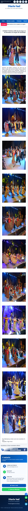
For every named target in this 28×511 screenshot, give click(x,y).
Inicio (3, 21)
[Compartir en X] (26, 500)
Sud (14, 6)
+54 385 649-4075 (11, 472)
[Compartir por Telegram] (26, 504)
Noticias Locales (11, 21)
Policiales (19, 21)
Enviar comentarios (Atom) (14, 445)
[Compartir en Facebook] (26, 494)
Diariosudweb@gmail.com (12, 466)
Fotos (11, 441)
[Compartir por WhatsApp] (26, 497)
